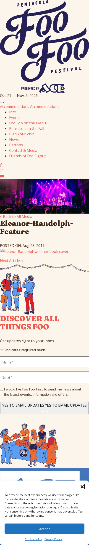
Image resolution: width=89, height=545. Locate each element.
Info (12, 112)
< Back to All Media (16, 216)
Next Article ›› (11, 260)
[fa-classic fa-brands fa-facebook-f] (1, 165)
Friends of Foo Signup (28, 155)
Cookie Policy (33, 539)
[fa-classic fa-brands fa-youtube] (2, 176)
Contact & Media (23, 150)
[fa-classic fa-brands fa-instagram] (1, 170)
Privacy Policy (53, 539)
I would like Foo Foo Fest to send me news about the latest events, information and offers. (42, 392)
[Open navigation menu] (2, 102)
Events (15, 117)
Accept (44, 528)
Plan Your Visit (21, 133)
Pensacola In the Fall (26, 128)
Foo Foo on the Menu (27, 123)
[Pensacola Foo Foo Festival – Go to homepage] (44, 45)
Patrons (16, 144)
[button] (82, 486)
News (14, 139)
